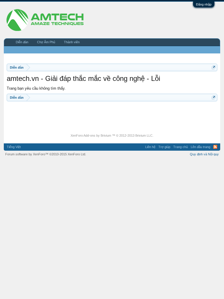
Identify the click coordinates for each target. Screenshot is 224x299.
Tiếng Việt (14, 147)
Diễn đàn (22, 42)
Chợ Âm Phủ (46, 42)
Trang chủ (180, 147)
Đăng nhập (203, 4)
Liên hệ (150, 147)
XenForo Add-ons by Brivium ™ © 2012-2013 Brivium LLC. (112, 135)
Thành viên (72, 42)
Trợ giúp (164, 147)
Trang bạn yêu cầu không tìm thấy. (36, 88)
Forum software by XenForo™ (45, 154)
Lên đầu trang (200, 147)
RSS (215, 147)
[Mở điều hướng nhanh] (214, 67)
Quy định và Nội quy (204, 154)
